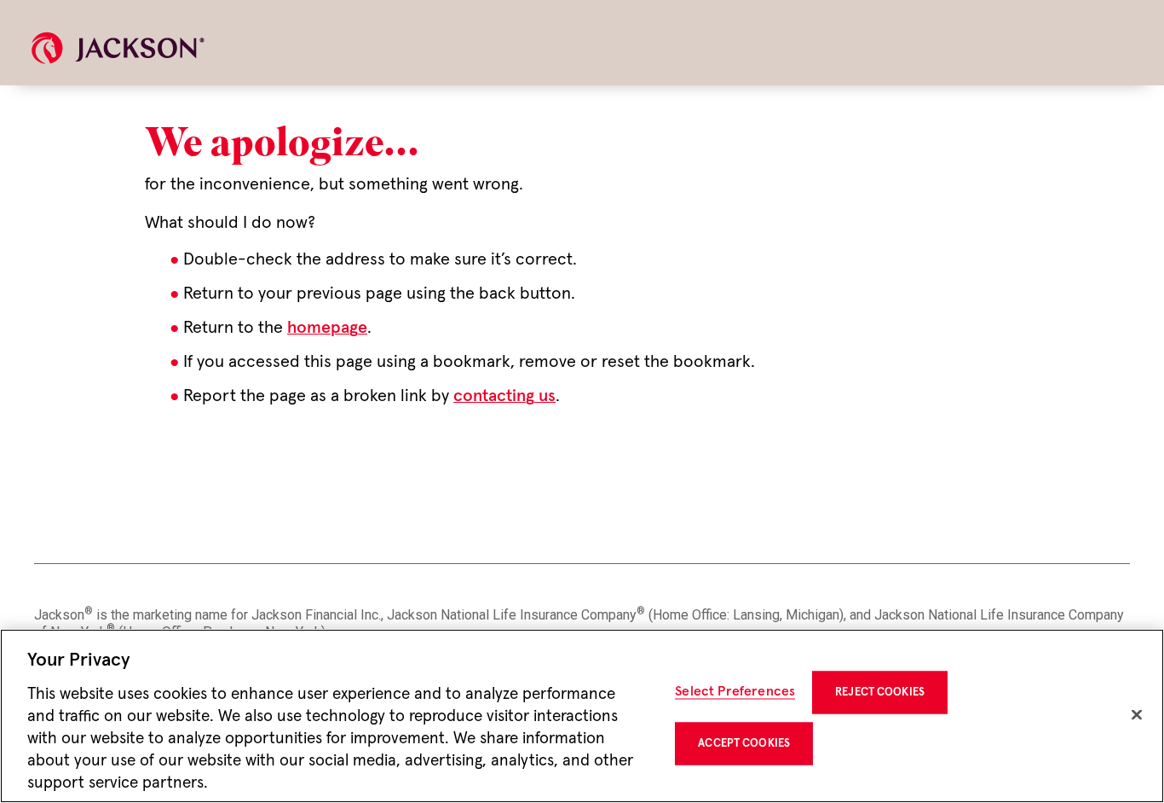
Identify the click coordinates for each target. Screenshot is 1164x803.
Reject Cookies (880, 692)
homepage (327, 327)
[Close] (1136, 715)
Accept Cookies (744, 743)
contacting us (504, 395)
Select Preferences (735, 691)
